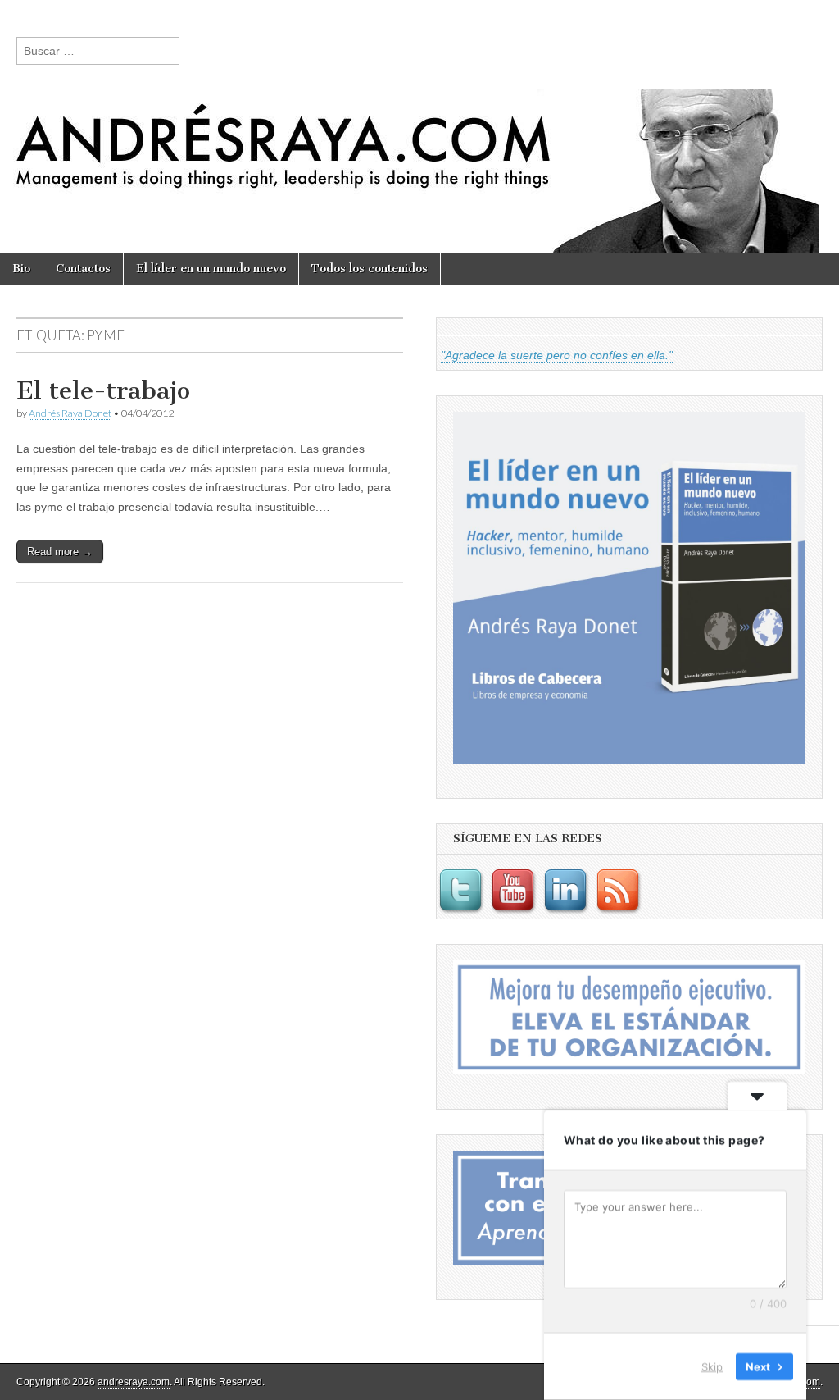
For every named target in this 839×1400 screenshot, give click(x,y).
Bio (21, 269)
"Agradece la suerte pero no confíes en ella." (557, 355)
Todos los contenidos (369, 269)
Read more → (60, 551)
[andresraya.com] (419, 126)
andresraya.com (134, 1382)
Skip (712, 1366)
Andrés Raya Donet (70, 413)
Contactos (83, 269)
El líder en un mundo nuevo (211, 269)
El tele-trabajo (103, 390)
